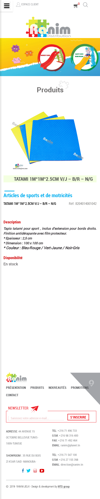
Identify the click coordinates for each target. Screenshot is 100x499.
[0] (76, 12)
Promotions (80, 388)
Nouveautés (57, 388)
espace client (30, 4)
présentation (16, 388)
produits (37, 388)
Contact (12, 395)
